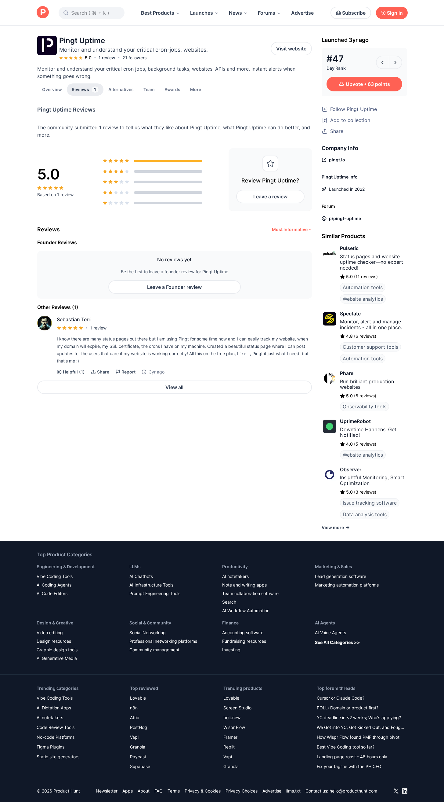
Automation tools (363, 287)
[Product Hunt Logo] (43, 12)
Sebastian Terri (74, 319)
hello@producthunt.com (353, 790)
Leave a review (270, 196)
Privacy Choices (242, 790)
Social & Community (150, 622)
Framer (230, 737)
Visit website (291, 49)
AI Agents (325, 622)
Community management (154, 649)
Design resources (54, 641)
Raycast (138, 756)
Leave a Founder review (174, 287)
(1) (74, 371)
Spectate (350, 314)
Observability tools (364, 406)
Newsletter (106, 790)
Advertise (302, 13)
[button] (195, 89)
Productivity (235, 566)
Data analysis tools (365, 514)
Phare (346, 373)
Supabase (140, 766)
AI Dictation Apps (54, 707)
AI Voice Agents (330, 632)
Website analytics (363, 299)
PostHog (138, 727)
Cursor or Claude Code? (340, 698)
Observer (350, 469)
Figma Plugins (50, 746)
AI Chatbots (141, 576)
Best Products (157, 13)
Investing (231, 649)
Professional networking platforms (163, 641)
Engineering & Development (66, 566)
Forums (266, 13)
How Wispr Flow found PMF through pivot (358, 737)
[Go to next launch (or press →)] (395, 62)
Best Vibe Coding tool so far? (345, 746)
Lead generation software (340, 576)
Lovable (138, 698)
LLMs (135, 566)
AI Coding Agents (54, 584)
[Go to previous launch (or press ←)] (383, 62)
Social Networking (147, 632)
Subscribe (354, 13)
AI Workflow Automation (245, 610)
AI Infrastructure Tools (151, 584)
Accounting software (242, 632)
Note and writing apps (244, 584)
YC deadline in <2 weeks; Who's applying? (359, 717)
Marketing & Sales (333, 566)
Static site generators (58, 756)
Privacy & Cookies (203, 790)
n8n (134, 707)
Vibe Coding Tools (55, 576)
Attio (134, 717)
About (144, 790)
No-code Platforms (55, 737)
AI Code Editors (52, 593)
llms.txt (293, 790)
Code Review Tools (55, 727)
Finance (230, 622)
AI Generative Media (57, 658)
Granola (137, 746)
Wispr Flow (234, 727)
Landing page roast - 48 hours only (352, 756)
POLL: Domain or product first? (347, 707)
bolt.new (231, 717)
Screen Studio (237, 707)
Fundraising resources (244, 641)
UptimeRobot (355, 421)
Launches (201, 13)
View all (174, 387)
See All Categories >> (337, 642)
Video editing (50, 632)
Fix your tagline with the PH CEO (349, 766)
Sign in (395, 13)
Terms (174, 790)
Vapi (134, 737)
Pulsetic (349, 248)
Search (229, 602)
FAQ (158, 790)
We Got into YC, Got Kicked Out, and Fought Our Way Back (361, 728)
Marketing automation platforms (347, 584)
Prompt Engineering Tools (154, 593)
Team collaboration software (250, 593)
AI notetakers (235, 576)
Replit (229, 746)
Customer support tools (370, 347)
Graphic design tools (57, 649)
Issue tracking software (370, 503)
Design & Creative (55, 622)
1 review (107, 57)
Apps (127, 790)
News (235, 13)
